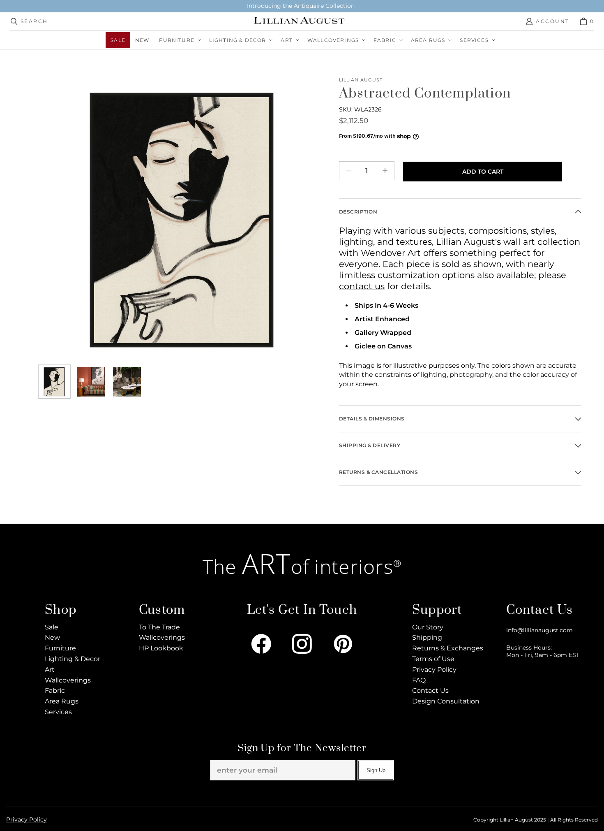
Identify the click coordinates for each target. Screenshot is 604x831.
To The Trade (159, 627)
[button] (179, 40)
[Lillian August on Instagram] (302, 643)
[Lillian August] (299, 21)
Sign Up (376, 770)
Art (50, 669)
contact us (362, 286)
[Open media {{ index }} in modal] (182, 220)
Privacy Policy (434, 669)
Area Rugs (61, 701)
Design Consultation (446, 701)
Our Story (427, 627)
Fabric (55, 690)
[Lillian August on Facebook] (261, 643)
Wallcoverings (68, 680)
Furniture (60, 648)
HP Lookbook (161, 648)
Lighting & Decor (72, 659)
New (52, 637)
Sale (51, 627)
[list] (182, 220)
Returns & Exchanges (447, 648)
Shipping (427, 637)
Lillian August (361, 80)
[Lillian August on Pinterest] (343, 643)
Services (58, 712)
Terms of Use (433, 659)
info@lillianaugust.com (539, 630)
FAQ (419, 680)
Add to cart (482, 171)
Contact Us (430, 690)
